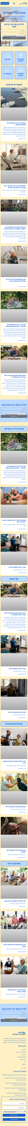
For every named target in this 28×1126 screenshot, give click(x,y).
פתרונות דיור (7, 74)
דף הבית (24, 1050)
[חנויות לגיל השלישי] (20, 55)
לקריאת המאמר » (22, 139)
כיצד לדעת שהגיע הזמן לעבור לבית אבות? (14, 945)
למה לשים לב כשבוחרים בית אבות (15, 901)
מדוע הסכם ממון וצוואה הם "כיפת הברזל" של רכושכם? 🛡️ (15, 376)
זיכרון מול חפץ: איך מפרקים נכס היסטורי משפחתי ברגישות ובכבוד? (15, 228)
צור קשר (24, 1064)
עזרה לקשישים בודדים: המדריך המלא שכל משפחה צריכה (16, 280)
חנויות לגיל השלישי (20, 60)
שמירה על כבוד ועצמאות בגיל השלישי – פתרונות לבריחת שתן (16, 325)
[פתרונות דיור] (7, 70)
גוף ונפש (23, 1055)
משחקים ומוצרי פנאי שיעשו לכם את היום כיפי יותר (14, 521)
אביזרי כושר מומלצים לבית (17, 567)
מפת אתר (23, 1068)
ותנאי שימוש (6, 36)
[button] (14, 3)
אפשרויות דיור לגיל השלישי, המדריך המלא (16, 991)
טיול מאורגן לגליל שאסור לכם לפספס (16, 851)
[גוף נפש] (7, 55)
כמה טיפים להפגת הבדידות (17, 712)
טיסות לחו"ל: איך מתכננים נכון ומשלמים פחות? (16, 124)
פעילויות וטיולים (20, 74)
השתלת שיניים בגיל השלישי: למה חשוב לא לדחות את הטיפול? (15, 187)
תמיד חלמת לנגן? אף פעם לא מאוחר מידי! (14, 762)
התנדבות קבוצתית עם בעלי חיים (16, 807)
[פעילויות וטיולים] (20, 70)
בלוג (25, 1062)
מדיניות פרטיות (12, 36)
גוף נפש (7, 59)
